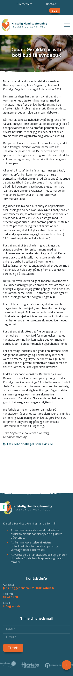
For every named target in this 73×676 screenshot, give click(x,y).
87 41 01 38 (10, 597)
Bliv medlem (24, 4)
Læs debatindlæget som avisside (30, 444)
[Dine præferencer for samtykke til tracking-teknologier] (3, 507)
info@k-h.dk (11, 606)
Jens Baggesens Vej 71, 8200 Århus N (28, 588)
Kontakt (51, 4)
